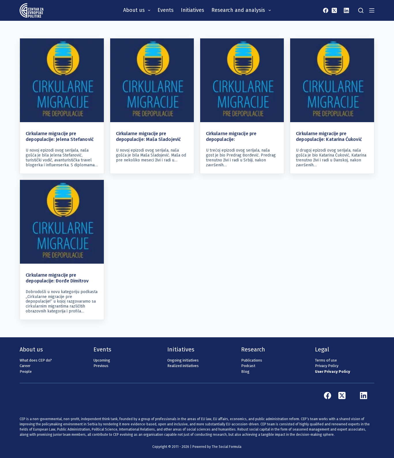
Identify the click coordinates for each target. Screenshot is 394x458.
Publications (251, 360)
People (26, 371)
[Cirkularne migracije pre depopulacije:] (242, 80)
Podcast (248, 366)
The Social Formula (226, 447)
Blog (245, 371)
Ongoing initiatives (183, 360)
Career (25, 366)
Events (165, 10)
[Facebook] (325, 10)
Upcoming (101, 360)
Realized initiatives (183, 366)
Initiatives (192, 10)
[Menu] (371, 10)
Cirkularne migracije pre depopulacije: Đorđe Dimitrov (57, 278)
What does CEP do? (36, 360)
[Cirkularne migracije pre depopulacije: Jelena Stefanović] (62, 80)
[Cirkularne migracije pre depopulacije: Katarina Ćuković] (332, 80)
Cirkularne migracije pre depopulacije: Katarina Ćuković (329, 136)
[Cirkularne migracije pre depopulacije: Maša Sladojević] (152, 80)
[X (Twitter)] (334, 10)
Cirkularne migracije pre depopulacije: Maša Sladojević (148, 136)
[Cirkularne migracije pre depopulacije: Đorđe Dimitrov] (62, 222)
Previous (100, 366)
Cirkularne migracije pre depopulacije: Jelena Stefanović (59, 136)
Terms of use (326, 360)
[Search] (360, 10)
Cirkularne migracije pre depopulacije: (231, 136)
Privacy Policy (326, 366)
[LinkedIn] (346, 10)
